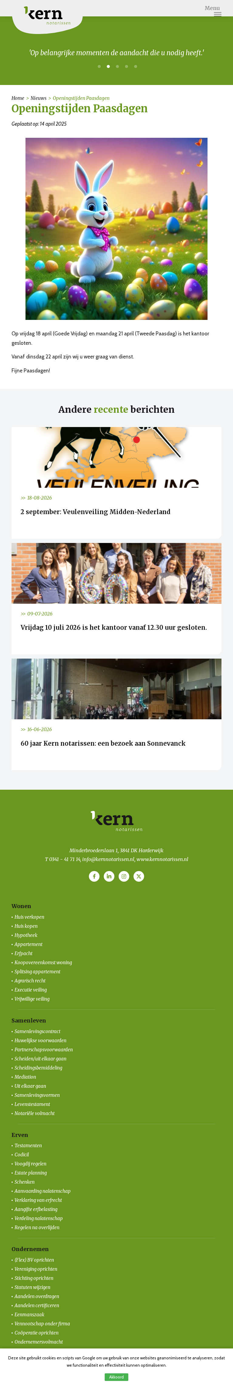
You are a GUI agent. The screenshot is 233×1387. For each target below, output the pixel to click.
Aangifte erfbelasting (36, 1209)
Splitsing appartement (37, 972)
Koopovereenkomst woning (43, 962)
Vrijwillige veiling (32, 999)
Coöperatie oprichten (37, 1333)
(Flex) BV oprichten (34, 1260)
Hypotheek (26, 935)
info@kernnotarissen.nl (108, 859)
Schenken (25, 1182)
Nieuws (38, 98)
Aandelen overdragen (37, 1296)
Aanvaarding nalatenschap (43, 1191)
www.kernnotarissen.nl (162, 859)
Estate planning (31, 1173)
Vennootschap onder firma (42, 1324)
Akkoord (116, 1377)
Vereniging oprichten (36, 1269)
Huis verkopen (29, 917)
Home (18, 98)
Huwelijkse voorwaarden (40, 1040)
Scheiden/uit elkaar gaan (40, 1059)
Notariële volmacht (35, 1113)
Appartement (28, 944)
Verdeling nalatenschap (39, 1218)
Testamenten (28, 1145)
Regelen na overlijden (37, 1227)
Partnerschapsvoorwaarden (44, 1050)
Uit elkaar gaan (30, 1086)
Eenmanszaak (29, 1314)
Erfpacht (23, 953)
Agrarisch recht (30, 981)
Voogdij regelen (30, 1164)
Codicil (22, 1155)
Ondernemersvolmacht (39, 1342)
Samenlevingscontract (37, 1031)
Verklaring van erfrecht (38, 1200)
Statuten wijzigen (32, 1287)
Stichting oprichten (34, 1278)
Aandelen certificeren (37, 1305)
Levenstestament (32, 1104)
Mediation (25, 1077)
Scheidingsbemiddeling (38, 1068)
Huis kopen (26, 926)
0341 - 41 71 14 (64, 859)
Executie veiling (31, 990)
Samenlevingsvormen (37, 1095)
